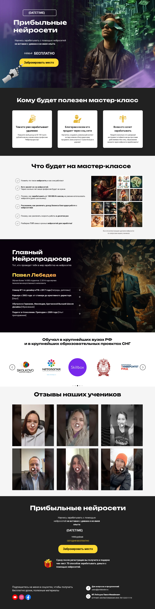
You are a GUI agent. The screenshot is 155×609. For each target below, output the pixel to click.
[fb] (28, 597)
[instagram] (21, 597)
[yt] (15, 597)
